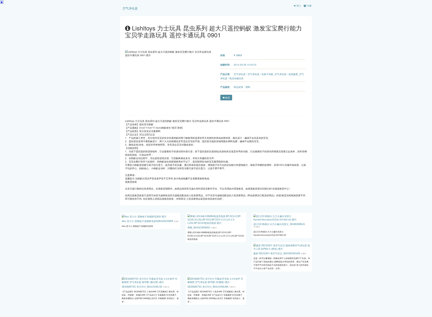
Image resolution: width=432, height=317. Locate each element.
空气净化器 (130, 8)
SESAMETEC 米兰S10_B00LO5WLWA (207, 286)
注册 (309, 5)
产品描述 (225, 87)
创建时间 (225, 64)
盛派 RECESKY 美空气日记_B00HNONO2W (276, 253)
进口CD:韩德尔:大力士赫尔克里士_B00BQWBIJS (279, 224)
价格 (222, 55)
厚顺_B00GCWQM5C (198, 227)
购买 (227, 97)
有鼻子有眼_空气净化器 (273, 74)
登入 (298, 5)
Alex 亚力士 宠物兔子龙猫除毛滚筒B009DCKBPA (147, 221)
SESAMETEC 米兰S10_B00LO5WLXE (142, 286)
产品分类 (225, 74)
